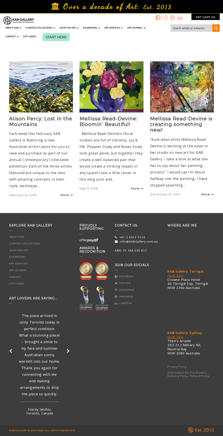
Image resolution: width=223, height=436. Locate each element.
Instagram (126, 289)
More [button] (65, 195)
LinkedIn (125, 303)
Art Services (112, 27)
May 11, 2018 (88, 188)
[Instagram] (165, 17)
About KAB (12, 27)
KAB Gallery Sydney (184, 332)
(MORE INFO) (175, 275)
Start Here (56, 37)
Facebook (125, 276)
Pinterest (125, 296)
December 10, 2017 (165, 194)
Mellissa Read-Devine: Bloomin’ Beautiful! (108, 121)
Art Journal (135, 27)
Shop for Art (67, 27)
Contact (10, 36)
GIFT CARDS (29, 36)
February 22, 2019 (23, 195)
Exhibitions (90, 27)
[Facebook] (158, 17)
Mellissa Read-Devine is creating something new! (181, 124)
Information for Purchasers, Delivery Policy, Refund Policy (188, 374)
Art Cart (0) (205, 17)
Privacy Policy (177, 367)
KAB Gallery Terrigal (185, 271)
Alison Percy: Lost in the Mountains (40, 121)
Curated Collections (39, 27)
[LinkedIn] (180, 17)
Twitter (124, 283)
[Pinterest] (172, 17)
